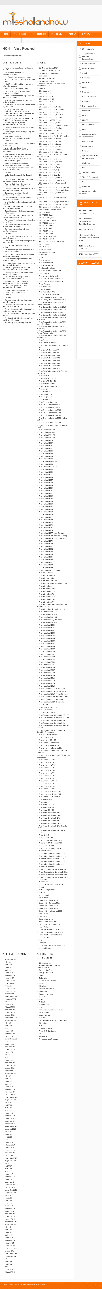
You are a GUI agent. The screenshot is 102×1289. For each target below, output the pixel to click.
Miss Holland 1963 (46, 496)
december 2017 (10, 1150)
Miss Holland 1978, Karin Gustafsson (52, 538)
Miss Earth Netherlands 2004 (49, 355)
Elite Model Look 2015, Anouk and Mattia (54, 187)
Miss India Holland (46, 573)
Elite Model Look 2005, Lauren (50, 159)
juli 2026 (8, 962)
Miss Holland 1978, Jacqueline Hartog (53, 536)
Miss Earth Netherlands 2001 (49, 353)
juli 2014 (8, 1259)
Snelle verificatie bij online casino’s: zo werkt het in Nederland (18, 319)
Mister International (46, 851)
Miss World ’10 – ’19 (46, 807)
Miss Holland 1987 (46, 562)
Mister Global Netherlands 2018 (50, 843)
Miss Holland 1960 (46, 488)
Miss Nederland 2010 (47, 678)
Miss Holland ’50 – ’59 (47, 430)
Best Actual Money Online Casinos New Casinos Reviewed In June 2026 (18, 115)
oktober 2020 (10, 1068)
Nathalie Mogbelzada (47, 890)
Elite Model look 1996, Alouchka (50, 133)
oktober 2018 (10, 1124)
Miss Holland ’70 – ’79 (47, 435)
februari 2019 (10, 1116)
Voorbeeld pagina (45, 948)
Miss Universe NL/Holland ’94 (50, 791)
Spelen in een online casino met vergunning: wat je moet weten (15, 291)
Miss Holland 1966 (46, 504)
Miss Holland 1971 (46, 517)
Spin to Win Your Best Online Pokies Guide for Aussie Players (17, 160)
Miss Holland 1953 (46, 469)
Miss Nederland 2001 (47, 654)
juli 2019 (8, 1102)
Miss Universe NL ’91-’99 (48, 781)
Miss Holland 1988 (46, 565)
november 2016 (10, 1185)
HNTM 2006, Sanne (46, 215)
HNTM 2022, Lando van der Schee (51, 242)
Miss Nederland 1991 (47, 628)
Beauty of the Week (89, 68)
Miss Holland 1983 (46, 552)
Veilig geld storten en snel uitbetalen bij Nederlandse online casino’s (18, 155)
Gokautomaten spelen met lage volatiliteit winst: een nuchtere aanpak (19, 189)
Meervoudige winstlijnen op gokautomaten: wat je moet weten (15, 124)
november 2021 (10, 1049)
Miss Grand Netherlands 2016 (50, 410)
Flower (84, 87)
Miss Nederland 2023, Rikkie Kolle (51, 702)
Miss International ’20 (47, 594)
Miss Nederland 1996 (47, 641)
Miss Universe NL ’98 (47, 789)
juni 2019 (8, 1105)
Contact (46, 40)
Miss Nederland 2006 (47, 667)
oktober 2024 (10, 994)
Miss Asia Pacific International (50, 295)
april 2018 (8, 1140)
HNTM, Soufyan (45, 247)
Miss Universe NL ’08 (47, 776)
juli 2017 (8, 1163)
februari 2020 (10, 1089)
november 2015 (10, 1216)
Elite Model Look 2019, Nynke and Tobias (54, 202)
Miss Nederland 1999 (47, 649)
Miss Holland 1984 (46, 554)
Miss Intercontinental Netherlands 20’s (53, 583)
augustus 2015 (10, 1224)
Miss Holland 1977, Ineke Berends (51, 533)
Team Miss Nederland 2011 (49, 930)
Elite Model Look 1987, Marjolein (51, 115)
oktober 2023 (10, 1015)
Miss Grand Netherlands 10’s (49, 405)
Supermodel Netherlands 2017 (50, 924)
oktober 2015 (10, 1219)
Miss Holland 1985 (46, 557)
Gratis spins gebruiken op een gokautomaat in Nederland (15, 287)
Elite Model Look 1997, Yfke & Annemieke (54, 136)
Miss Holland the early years (49, 570)
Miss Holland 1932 (46, 448)
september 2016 (11, 1190)
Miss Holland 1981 (46, 546)
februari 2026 (10, 975)
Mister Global (44, 835)
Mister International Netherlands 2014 (52, 853)
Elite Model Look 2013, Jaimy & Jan (52, 180)
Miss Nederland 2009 (47, 675)
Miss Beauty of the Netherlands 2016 (52, 310)
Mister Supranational (46, 867)
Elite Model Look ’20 (46, 99)
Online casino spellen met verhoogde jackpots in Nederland (17, 92)
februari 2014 (10, 1272)
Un (83, 182)
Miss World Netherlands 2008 (50, 815)
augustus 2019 (10, 1100)
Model (6, 40)
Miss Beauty (56, 34)
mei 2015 (8, 1232)
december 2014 (10, 1246)
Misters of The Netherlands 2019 (51, 884)
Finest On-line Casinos (90, 82)
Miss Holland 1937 (46, 459)
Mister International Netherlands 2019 (52, 864)
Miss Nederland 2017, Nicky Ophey (52, 689)
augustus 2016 (10, 1193)
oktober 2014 (10, 1251)
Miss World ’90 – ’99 (46, 810)
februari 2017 (10, 1177)
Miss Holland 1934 (46, 451)
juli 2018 (8, 1132)
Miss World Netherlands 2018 (50, 823)
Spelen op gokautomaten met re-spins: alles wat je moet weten (18, 207)
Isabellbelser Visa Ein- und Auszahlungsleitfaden (13, 73)
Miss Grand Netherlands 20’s (49, 407)
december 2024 (10, 989)
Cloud (84, 73)
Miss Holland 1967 (46, 507)
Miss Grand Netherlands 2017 (50, 413)
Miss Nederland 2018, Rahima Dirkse (52, 691)
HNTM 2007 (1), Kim (46, 218)
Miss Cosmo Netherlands (48, 343)
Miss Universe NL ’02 (47, 765)
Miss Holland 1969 (46, 512)
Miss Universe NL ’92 (47, 784)
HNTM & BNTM (44, 212)
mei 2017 (8, 1169)
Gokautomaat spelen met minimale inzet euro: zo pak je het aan (18, 305)
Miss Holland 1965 (46, 501)
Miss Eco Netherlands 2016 (49, 386)
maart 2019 (9, 1113)
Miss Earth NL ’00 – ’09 (47, 378)
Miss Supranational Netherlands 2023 (53, 723)
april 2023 (8, 1028)
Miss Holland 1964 (46, 499)
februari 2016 (10, 1208)
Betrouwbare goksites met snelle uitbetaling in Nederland (16, 194)
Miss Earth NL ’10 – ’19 (47, 381)
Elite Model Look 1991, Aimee (50, 123)
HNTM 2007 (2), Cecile (47, 220)
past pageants (30, 40)
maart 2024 (9, 1004)
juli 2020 (8, 1076)
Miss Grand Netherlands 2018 (50, 415)
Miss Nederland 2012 (47, 681)
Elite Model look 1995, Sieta (49, 131)
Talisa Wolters (44, 927)
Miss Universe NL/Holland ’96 (50, 797)
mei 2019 (8, 1108)
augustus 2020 (10, 1073)
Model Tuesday (88, 125)
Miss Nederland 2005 (47, 665)
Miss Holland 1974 (46, 525)
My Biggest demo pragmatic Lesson (18, 77)
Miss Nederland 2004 (47, 662)
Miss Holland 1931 (46, 446)
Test (40, 940)
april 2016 (8, 1203)
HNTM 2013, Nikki (45, 228)
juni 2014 (8, 1261)
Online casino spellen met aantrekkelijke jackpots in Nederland (18, 251)
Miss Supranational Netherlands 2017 (53, 720)
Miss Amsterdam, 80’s (47, 292)
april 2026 (8, 970)
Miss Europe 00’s (45, 392)
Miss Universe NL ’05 (47, 773)
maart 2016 (9, 1206)
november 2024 (10, 991)
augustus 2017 (10, 1161)
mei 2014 (8, 1264)
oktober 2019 (10, 1095)
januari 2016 (9, 1211)
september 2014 (11, 1254)
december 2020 (10, 1063)
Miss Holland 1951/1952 (48, 467)
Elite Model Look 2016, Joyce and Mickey (54, 190)
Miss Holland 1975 (46, 528)
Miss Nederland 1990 (47, 625)
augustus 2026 (10, 959)
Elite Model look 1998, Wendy (50, 139)
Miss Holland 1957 (46, 480)
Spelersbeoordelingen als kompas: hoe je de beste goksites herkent (19, 264)
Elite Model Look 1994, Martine (50, 128)
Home (5, 34)
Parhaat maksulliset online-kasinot (51, 1010)
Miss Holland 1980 (46, 544)
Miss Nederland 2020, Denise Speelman (54, 697)
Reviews (85, 151)
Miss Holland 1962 (46, 493)
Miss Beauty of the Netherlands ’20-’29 (53, 300)
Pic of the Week (88, 142)
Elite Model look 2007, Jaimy (49, 164)
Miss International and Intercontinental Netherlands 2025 (89, 237)
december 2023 (10, 1010)
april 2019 (8, 1110)
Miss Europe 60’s (45, 394)
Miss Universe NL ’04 (47, 770)
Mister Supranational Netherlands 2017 (53, 869)
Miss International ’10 (47, 591)
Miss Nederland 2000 (47, 652)
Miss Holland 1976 (46, 530)
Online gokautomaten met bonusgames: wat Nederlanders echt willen (18, 180)
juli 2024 (8, 1002)
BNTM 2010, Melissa (46, 81)
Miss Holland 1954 (46, 472)
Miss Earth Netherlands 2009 (49, 366)
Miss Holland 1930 (46, 443)
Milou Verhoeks (44, 284)
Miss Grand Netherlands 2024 (50, 423)
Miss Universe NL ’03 (47, 768)
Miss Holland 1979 (46, 541)
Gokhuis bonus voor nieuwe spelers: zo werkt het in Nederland (18, 198)
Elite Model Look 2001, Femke (50, 147)
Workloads (86, 187)
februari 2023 (10, 1034)
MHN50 (85, 120)
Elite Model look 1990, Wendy (50, 120)
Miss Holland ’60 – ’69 (47, 432)
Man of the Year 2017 (47, 265)
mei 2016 (8, 1201)
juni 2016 (8, 1198)
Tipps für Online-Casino (90, 177)
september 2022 (11, 1039)
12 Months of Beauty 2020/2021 (50, 71)
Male (16, 40)
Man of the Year (44, 260)
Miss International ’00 (47, 589)
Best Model (43, 76)
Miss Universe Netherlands (49, 743)
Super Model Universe (47, 919)
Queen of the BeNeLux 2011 (49, 903)
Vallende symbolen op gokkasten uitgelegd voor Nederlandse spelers (16, 164)
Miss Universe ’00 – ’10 (47, 737)
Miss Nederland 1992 (47, 630)
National (85, 34)
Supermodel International (48, 922)
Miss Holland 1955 (46, 475)
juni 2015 (8, 1230)
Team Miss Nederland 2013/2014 (51, 935)
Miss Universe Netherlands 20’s (50, 748)
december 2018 (10, 1121)
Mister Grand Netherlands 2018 (50, 848)
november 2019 (10, 1092)
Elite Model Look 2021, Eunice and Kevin (54, 204)
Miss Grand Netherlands (48, 402)
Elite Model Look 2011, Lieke (49, 175)
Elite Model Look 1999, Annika (50, 141)
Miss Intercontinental (46, 578)
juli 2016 (8, 1195)
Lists (84, 115)
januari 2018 (9, 1148)
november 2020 (10, 1065)
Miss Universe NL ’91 (47, 778)
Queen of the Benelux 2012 (49, 906)
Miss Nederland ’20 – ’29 (48, 617)
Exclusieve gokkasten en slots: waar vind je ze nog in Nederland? (19, 169)
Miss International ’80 (47, 599)
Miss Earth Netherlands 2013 (49, 368)
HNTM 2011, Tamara (46, 226)
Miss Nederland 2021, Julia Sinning (52, 699)
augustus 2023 (10, 1020)
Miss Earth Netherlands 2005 (49, 358)
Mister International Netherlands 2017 (52, 861)
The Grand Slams (88, 172)
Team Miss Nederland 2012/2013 (51, 932)
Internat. (71, 34)
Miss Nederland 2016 (47, 686)
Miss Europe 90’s (45, 399)
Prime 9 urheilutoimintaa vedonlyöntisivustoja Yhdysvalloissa (16, 110)
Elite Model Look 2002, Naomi (50, 149)
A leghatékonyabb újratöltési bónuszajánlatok (88, 56)
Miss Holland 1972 (46, 520)
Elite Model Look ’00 (46, 94)
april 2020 (8, 1084)
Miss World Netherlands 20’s (49, 813)
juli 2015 (8, 1227)
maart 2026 (9, 973)
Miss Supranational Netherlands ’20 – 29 (54, 718)
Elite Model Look (45, 91)
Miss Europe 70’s (45, 397)
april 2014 (8, 1267)
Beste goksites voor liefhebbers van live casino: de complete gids (18, 310)
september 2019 (11, 1097)
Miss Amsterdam (45, 289)
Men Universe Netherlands (49, 276)
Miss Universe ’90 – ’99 (47, 740)
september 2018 (11, 1126)
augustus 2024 (10, 999)
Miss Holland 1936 (46, 456)
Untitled (8, 141)
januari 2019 (9, 1118)
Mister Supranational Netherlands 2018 (53, 872)
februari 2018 (10, 1145)
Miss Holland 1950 (46, 464)
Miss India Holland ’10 (47, 575)
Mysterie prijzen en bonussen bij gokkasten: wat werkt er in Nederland (16, 282)
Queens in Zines (88, 146)
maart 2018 (9, 1142)
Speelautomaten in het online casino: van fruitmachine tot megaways (19, 216)
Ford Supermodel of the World (50, 210)
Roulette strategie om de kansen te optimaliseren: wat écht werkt (16, 185)
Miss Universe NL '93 (86, 230)
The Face (42, 943)
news (84, 129)
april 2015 (8, 1235)
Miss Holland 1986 (46, 560)
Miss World (43, 802)
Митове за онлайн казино (49, 1039)
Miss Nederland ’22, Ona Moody (50, 620)
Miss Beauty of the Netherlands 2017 (52, 312)
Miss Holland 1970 (46, 514)
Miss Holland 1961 (46, 491)
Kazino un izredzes (89, 106)
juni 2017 (8, 1166)
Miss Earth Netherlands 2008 (49, 363)
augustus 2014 (10, 1256)
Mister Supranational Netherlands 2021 (53, 875)
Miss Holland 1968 (46, 509)
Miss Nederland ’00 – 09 (48, 612)
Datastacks (86, 78)
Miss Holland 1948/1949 (48, 461)
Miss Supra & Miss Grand (48, 707)
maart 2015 (9, 1238)
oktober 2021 (10, 1052)
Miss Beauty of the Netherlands (50, 297)
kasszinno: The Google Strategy (16, 89)
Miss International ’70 (47, 597)
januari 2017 (9, 1179)
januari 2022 (9, 1044)
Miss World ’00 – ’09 (46, 805)
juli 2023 (8, 1023)
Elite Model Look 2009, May (49, 170)
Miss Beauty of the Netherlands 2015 (52, 307)
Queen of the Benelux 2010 (49, 900)
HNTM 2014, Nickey (46, 231)
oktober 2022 (10, 1036)
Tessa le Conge (44, 937)
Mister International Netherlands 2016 (52, 859)
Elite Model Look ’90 (46, 104)
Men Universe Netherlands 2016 (51, 281)
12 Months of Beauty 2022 (88, 254)
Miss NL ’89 (43, 705)
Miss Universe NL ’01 (47, 762)
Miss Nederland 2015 (47, 683)
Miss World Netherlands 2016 (50, 818)
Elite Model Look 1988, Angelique (51, 117)
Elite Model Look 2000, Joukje (50, 144)
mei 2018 (8, 1137)
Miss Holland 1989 (46, 568)
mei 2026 (8, 967)
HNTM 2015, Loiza (46, 234)
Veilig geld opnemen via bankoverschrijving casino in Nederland (17, 137)
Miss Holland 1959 (46, 485)
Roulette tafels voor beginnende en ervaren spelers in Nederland (16, 278)
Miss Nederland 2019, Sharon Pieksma (53, 694)
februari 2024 (10, 1007)
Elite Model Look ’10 (46, 96)
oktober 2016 (10, 1187)
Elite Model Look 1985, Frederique (51, 110)
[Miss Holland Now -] (35, 25)
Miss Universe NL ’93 (47, 786)
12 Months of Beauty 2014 (48, 68)
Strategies (86, 163)
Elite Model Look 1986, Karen (50, 112)
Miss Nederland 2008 (47, 673)
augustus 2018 (10, 1129)
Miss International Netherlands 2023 (52, 609)
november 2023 (10, 1012)
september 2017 (11, 1158)
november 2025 (10, 981)
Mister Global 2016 (46, 838)
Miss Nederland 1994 (47, 636)
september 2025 (11, 983)
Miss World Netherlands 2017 (50, 821)
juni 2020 (8, 1079)
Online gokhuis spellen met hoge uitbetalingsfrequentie (16, 230)
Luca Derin (43, 255)
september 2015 (11, 1222)
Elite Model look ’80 (46, 102)
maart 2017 (9, 1174)
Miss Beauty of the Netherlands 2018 (52, 315)
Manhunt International (47, 268)
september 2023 (11, 1018)
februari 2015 (10, 1240)
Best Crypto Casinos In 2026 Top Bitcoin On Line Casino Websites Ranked (18, 119)
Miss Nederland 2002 (47, 657)
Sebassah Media (40, 1284)
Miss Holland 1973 (46, 522)
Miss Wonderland (45, 799)
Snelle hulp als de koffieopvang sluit (18, 323)
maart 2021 (9, 1060)
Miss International (45, 586)
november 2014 (10, 1248)
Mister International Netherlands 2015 (52, 856)
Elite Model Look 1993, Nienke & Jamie (53, 125)
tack (83, 168)
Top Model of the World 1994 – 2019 (52, 945)
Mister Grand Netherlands (48, 846)
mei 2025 (8, 986)
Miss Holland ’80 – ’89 (47, 438)
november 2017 (10, 1153)
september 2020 (11, 1071)
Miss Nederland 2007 (47, 670)
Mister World (43, 882)
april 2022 (8, 1042)
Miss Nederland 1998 (47, 646)
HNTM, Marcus (44, 244)
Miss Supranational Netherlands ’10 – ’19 (54, 715)
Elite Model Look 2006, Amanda (50, 162)
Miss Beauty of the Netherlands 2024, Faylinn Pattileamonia (51, 332)
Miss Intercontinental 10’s (48, 581)
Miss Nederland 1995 (47, 638)
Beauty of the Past (88, 64)
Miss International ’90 (47, 602)
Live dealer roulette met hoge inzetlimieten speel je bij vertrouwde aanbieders (16, 150)
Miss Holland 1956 (46, 477)
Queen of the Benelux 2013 (49, 908)
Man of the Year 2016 (47, 263)
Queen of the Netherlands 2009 (50, 911)
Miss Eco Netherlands (47, 384)
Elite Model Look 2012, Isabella (50, 178)
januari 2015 (9, 1243)
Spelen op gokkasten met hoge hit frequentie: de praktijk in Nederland (16, 269)
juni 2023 (8, 1026)
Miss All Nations (45, 287)
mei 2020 (8, 1081)
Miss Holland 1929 (46, 440)
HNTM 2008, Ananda (46, 223)
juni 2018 (8, 1134)
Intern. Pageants (45, 249)
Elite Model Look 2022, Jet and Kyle (52, 207)
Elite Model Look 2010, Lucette (50, 172)
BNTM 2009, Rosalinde (47, 79)
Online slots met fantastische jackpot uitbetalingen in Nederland (17, 225)
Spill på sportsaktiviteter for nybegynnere (54, 1020)
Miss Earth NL (44, 376)
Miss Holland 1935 (46, 454)
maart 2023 (9, 1031)
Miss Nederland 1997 (47, 644)
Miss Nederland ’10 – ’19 (48, 614)
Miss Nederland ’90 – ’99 (48, 622)
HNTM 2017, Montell (46, 239)
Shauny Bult (43, 916)
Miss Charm (43, 340)
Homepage (86, 101)
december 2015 (10, 1214)
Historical (85, 92)
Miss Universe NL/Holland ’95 (50, 794)
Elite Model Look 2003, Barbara (50, 152)
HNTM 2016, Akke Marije (48, 236)
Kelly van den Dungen (47, 252)
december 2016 (10, 1182)
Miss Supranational (46, 710)
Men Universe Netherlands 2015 (51, 279)
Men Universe (44, 273)
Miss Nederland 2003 (47, 659)
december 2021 (10, 1047)
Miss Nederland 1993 (47, 633)
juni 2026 (8, 965)
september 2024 (11, 996)
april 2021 (8, 1057)
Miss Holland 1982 (46, 549)
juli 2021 (8, 1055)
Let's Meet (86, 111)
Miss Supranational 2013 (48, 712)
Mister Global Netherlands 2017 (50, 840)
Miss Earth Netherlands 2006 (49, 361)
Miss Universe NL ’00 (47, 760)
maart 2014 (9, 1269)
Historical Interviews (89, 97)
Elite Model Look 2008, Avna (49, 167)
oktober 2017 (10, 1155)
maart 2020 (9, 1087)
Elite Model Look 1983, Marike (50, 107)
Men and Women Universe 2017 (51, 271)
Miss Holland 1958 (46, 483)
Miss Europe (43, 389)
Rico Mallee (43, 914)
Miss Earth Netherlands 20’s (49, 350)
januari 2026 (9, 978)
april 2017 (8, 1171)
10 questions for (88, 49)
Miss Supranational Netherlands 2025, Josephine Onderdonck (87, 221)
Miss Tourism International (48, 735)
